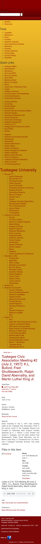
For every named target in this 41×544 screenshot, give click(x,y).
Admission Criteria (15, 269)
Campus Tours (14, 197)
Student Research (15, 303)
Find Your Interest (15, 219)
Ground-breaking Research (19, 292)
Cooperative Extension (13, 98)
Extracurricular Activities (17, 203)
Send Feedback (14, 531)
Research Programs (16, 310)
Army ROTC (9, 78)
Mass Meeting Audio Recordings (13, 510)
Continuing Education (12, 96)
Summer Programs (16, 290)
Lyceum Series (14, 208)
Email (7, 37)
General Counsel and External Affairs (18, 110)
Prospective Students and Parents (21, 188)
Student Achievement (12, 143)
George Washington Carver (19, 340)
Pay (6, 8)
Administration (10, 68)
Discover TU (9, 174)
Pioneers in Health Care (17, 331)
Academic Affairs (11, 66)
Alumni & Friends (11, 75)
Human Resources (11, 117)
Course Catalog (10, 55)
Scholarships (9, 139)
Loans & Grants (14, 281)
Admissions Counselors (17, 265)
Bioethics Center (10, 80)
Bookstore (8, 46)
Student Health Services (13, 155)
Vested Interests (15, 297)
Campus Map (9, 53)
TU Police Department (12, 164)
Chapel (7, 89)
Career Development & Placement (21, 253)
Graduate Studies (11, 113)
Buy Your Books (14, 267)
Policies (7, 131)
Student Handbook (11, 152)
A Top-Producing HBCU (17, 333)
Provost (12, 217)
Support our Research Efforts (19, 324)
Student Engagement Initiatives (16, 150)
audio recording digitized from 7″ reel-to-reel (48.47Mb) (10, 389)
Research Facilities (16, 312)
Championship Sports (17, 337)
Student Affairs (10, 146)
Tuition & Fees (14, 276)
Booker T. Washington (17, 342)
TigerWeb (8, 17)
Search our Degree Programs (19, 222)
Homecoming (14, 210)
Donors (11, 199)
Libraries (8, 48)
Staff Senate (9, 141)
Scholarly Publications (17, 306)
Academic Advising (16, 272)
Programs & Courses (12, 215)
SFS (10, 315)
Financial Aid (9, 108)
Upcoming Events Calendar (14, 44)
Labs (11, 308)
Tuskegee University (18, 169)
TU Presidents (14, 213)
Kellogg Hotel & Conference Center (17, 126)
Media (7, 19)
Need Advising (14, 224)
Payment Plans (14, 278)
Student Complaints (12, 148)
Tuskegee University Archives (26, 542)
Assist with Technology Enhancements (23, 322)
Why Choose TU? (15, 178)
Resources (8, 24)
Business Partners (15, 190)
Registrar (8, 134)
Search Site (4, 11)
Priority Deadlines (15, 274)
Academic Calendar (12, 42)
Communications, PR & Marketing (17, 93)
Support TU (9, 317)
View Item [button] (7, 352)
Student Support (15, 247)
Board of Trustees (11, 82)
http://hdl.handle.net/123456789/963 (15, 503)
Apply (7, 1)
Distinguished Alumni (16, 347)
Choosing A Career (16, 181)
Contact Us (4, 531)
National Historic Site (16, 335)
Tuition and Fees (11, 162)
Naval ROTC (9, 129)
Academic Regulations (17, 231)
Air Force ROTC (10, 73)
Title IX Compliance (12, 157)
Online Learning (15, 183)
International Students (17, 192)
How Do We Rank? (16, 185)
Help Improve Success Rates (19, 326)
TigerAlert (8, 57)
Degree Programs (15, 228)
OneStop (8, 39)
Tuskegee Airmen (15, 344)
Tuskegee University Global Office (21, 201)
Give (6, 3)
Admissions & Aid (11, 256)
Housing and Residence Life (15, 115)
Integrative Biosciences (13, 122)
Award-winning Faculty (17, 299)
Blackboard (9, 35)
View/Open (26, 478)
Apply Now (13, 260)
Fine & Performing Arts (17, 206)
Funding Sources (15, 301)
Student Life (9, 285)
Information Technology (13, 120)
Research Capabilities (17, 294)
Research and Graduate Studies (16, 137)
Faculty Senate (10, 106)
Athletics (8, 22)
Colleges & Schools (11, 91)
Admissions (9, 71)
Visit (6, 6)
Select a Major (14, 262)
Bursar (7, 84)
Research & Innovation (13, 287)
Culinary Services (11, 101)
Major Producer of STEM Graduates (22, 328)
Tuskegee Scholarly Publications (16, 159)
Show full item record (9, 416)
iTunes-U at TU (10, 124)
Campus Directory (11, 51)
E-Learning (9, 104)
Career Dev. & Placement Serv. (16, 87)
